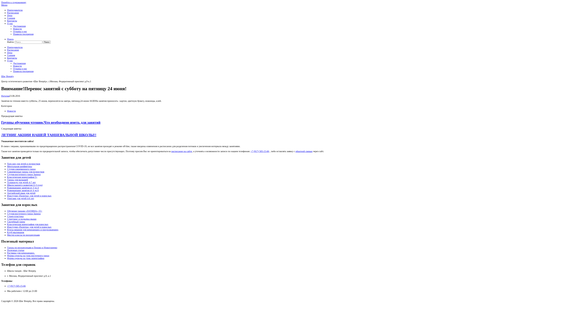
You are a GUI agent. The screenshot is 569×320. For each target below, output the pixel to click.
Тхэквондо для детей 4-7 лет (21, 182)
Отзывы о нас (20, 31)
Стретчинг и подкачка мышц (21, 219)
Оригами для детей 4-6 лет (20, 198)
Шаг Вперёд (7, 76)
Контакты (12, 21)
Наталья (5, 96)
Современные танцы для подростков (25, 172)
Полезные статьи (15, 250)
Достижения (19, 26)
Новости (17, 29)
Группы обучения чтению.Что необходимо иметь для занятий (50, 122)
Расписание (13, 13)
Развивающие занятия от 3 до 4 (23, 188)
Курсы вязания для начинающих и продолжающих (32, 229)
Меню (4, 5)
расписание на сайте (181, 151)
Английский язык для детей (21, 193)
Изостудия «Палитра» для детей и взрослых (29, 196)
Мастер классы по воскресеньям (23, 235)
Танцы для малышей (17, 180)
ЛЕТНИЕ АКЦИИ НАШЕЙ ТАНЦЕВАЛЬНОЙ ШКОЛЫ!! (48, 135)
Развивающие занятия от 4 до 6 (23, 190)
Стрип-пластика (15, 216)
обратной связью (304, 151)
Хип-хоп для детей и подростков (23, 164)
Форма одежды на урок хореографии (25, 258)
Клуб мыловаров (15, 232)
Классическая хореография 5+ (22, 177)
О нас (10, 23)
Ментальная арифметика (19, 166)
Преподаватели (15, 10)
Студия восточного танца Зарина (24, 174)
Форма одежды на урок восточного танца (28, 255)
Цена (9, 15)
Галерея (11, 18)
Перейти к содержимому (13, 2)
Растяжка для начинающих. (21, 253)
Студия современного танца (21, 169)
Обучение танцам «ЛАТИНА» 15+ (24, 211)
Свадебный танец (16, 221)
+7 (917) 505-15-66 (260, 151)
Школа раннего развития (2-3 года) (25, 185)
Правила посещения (23, 34)
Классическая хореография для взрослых (27, 224)
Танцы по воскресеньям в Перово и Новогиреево (32, 247)
